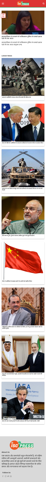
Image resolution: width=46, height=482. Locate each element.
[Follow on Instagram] (5, 476)
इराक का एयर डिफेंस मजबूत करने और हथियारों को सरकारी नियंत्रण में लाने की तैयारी (22, 189)
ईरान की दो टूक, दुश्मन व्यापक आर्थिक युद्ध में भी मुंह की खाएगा (18, 235)
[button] (3, 3)
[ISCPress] (23, 3)
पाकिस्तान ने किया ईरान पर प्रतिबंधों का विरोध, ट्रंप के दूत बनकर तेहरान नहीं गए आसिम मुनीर (22, 327)
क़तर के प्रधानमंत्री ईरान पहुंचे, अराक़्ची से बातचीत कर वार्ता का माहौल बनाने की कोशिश (22, 374)
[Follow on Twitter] (8, 476)
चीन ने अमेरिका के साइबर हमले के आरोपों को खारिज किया (17, 281)
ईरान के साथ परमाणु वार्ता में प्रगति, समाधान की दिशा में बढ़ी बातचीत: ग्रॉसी (21, 421)
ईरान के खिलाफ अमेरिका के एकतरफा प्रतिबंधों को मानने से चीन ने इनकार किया (22, 143)
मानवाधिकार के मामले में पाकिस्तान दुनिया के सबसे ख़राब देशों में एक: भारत (22, 37)
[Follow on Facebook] (3, 476)
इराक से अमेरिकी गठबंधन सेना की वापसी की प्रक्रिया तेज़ (16, 97)
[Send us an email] (11, 476)
